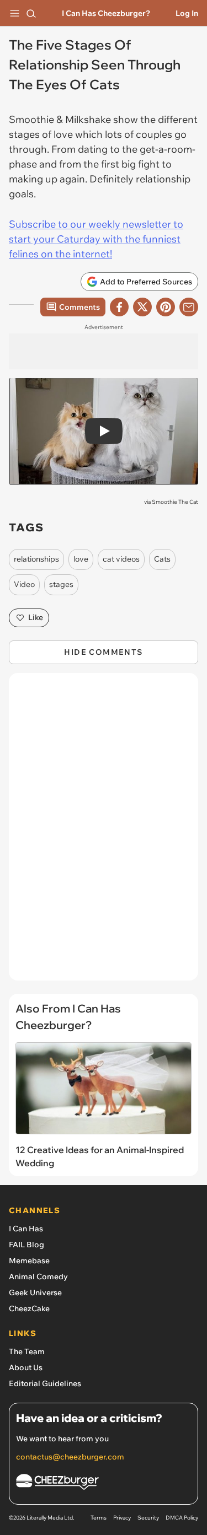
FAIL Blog (26, 1244)
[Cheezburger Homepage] (103, 1483)
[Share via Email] (188, 307)
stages (61, 584)
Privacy (122, 1517)
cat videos (121, 559)
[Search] (30, 13)
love (80, 559)
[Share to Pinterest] (165, 307)
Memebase (29, 1260)
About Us (26, 1367)
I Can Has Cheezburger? (106, 13)
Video (24, 584)
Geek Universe (35, 1292)
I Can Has (26, 1229)
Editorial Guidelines (45, 1383)
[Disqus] (103, 832)
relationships (36, 559)
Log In (187, 13)
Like (35, 617)
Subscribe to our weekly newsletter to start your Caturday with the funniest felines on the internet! (96, 239)
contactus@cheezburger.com (70, 1457)
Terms (99, 1517)
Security (148, 1517)
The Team (27, 1351)
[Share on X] (142, 307)
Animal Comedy (38, 1276)
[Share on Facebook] (119, 307)
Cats (162, 559)
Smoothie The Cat (175, 501)
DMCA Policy (182, 1517)
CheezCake (29, 1308)
